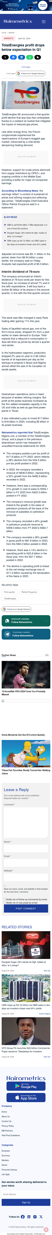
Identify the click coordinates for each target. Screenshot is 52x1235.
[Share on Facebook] (13, 57)
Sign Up (26, 1202)
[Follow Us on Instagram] (35, 1216)
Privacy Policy (8, 1125)
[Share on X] (5, 57)
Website (8, 870)
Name (7, 841)
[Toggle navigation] (43, 22)
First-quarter (9, 592)
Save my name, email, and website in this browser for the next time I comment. (26, 890)
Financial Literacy (9, 1169)
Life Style (6, 1174)
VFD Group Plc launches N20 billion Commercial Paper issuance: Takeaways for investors (26, 1049)
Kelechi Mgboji (44, 1013)
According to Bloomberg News (20, 190)
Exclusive (6, 1150)
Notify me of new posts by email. (22, 902)
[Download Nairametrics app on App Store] (26, 1097)
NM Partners (7, 1130)
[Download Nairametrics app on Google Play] (26, 1086)
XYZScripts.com (39, 1234)
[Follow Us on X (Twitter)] (41, 1216)
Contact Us (6, 1121)
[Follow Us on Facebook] (23, 1216)
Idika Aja (47, 970)
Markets (12, 32)
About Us (6, 1116)
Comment (9, 804)
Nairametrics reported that (17, 432)
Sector (4, 1164)
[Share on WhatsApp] (29, 57)
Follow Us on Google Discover (32, 73)
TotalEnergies (10, 598)
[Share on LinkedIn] (21, 57)
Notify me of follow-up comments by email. (27, 899)
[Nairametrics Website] (18, 20)
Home (4, 32)
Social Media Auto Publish (15, 1234)
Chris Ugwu (26, 67)
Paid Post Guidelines (11, 1135)
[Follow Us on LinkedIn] (29, 1216)
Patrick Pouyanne (29, 592)
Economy (6, 1155)
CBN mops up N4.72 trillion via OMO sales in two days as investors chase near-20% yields (26, 1006)
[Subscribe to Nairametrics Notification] (46, 1229)
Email (7, 856)
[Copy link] (37, 57)
